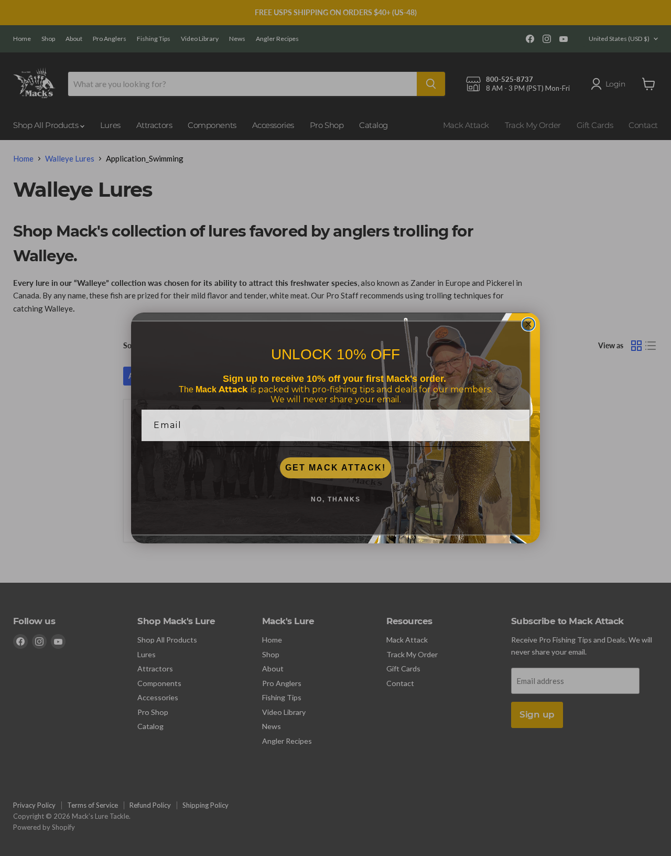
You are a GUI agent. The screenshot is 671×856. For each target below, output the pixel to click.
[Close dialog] (528, 324)
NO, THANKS (336, 499)
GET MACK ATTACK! (335, 467)
